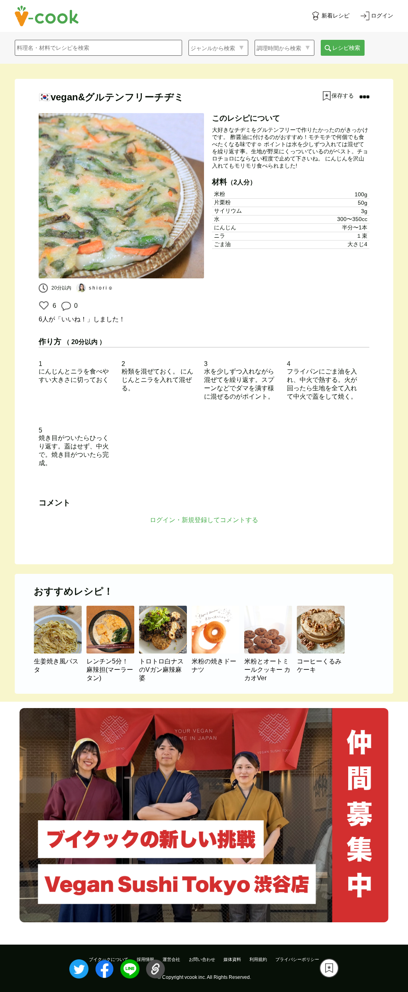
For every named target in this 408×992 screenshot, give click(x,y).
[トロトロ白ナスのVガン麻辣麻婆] (165, 651)
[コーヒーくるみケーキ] (322, 651)
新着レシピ (335, 15)
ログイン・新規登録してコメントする (204, 520)
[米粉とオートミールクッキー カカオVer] (270, 651)
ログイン (382, 15)
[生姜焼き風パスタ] (60, 651)
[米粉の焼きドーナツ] (218, 651)
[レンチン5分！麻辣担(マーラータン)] (112, 651)
